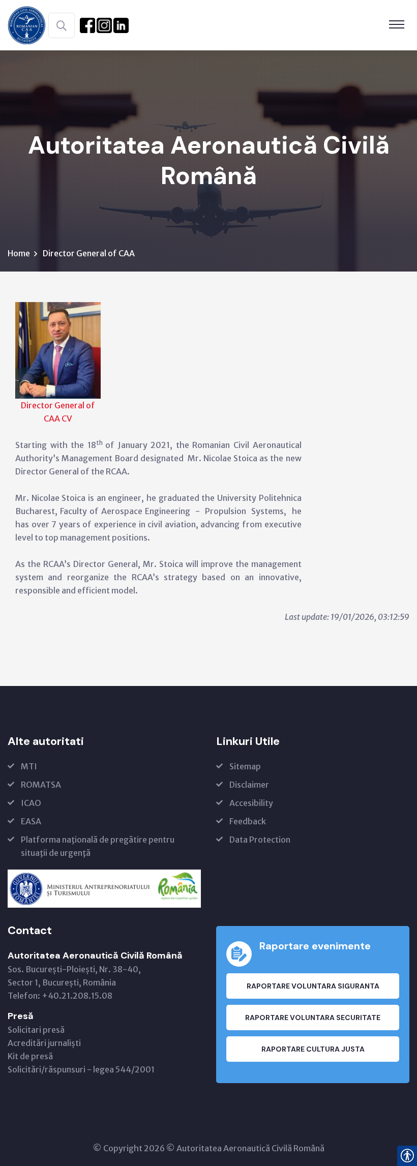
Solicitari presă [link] (36, 1030)
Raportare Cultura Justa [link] (313, 1049)
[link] (27, 24)
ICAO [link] (31, 803)
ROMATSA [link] (41, 785)
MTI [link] (29, 766)
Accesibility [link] (251, 803)
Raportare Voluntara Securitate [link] (312, 1017)
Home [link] (19, 253)
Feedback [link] (247, 821)
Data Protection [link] (259, 839)
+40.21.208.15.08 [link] (77, 996)
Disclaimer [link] (249, 785)
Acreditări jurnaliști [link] (44, 1043)
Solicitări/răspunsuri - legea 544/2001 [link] (81, 1069)
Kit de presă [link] (30, 1056)
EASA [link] (31, 821)
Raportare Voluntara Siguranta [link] (313, 986)
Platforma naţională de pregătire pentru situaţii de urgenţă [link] (97, 846)
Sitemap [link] (245, 766)
